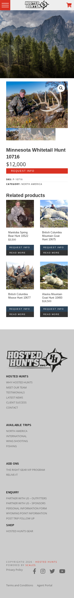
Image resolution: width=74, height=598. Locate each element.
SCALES (30, 565)
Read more (17, 253)
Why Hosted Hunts (19, 382)
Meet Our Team (16, 387)
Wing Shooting (17, 441)
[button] (61, 88)
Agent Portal (44, 585)
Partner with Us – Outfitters (26, 498)
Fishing (11, 446)
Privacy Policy (14, 570)
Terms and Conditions (19, 585)
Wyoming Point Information (26, 513)
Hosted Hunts (46, 561)
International (16, 436)
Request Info (22, 171)
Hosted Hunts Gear (19, 531)
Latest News (14, 397)
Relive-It (12, 475)
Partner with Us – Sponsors (25, 503)
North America (31, 184)
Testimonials (15, 392)
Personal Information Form (26, 508)
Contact (12, 407)
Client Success (16, 402)
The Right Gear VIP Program (25, 470)
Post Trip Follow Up (20, 518)
